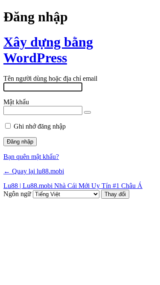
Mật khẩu (16, 102)
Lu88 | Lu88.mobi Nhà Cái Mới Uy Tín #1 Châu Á (73, 185)
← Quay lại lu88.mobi (33, 171)
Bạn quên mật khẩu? (31, 156)
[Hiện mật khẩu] (87, 112)
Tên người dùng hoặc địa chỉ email (50, 78)
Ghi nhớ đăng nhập (40, 126)
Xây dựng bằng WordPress (48, 49)
